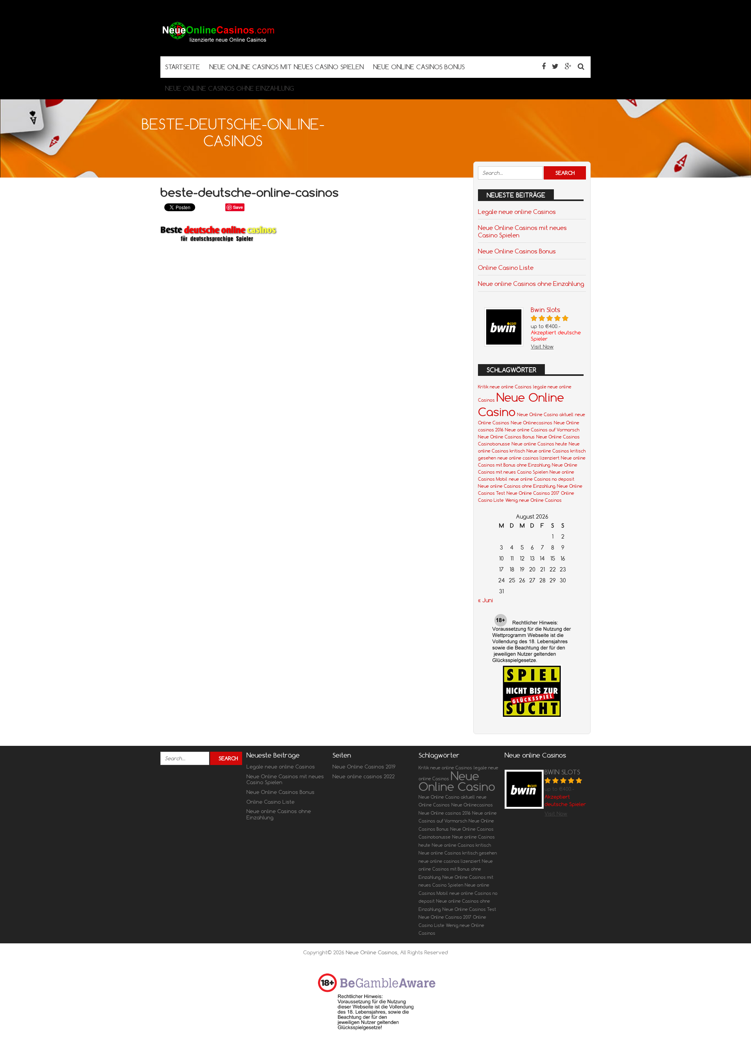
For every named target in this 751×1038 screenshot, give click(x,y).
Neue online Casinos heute (539, 444)
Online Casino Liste (506, 267)
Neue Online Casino (457, 781)
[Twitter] (555, 66)
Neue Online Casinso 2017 (533, 493)
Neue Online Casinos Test (469, 909)
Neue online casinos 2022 (363, 776)
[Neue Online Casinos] (219, 41)
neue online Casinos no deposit (541, 479)
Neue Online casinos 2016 (445, 813)
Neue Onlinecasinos (531, 423)
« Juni (485, 600)
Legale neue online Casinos (517, 212)
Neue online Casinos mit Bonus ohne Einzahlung (456, 869)
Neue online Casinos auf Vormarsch (542, 430)
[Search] (581, 66)
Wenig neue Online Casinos (533, 500)
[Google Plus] (568, 66)
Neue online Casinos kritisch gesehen (458, 853)
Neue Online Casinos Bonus (517, 251)
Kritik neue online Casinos (505, 387)
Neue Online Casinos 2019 (363, 766)
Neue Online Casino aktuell (545, 414)
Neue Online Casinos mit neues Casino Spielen (522, 231)
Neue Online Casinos (371, 952)
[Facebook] (544, 66)
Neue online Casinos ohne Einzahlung (531, 283)
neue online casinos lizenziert (528, 458)
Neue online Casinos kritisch (461, 845)
